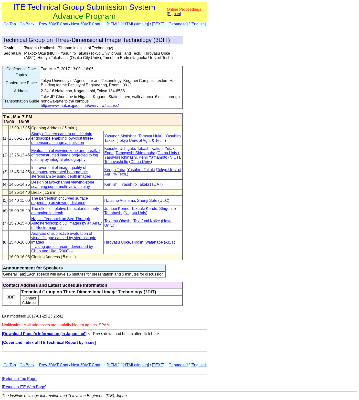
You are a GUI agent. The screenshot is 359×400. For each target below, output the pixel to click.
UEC (163, 200)
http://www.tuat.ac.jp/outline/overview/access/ (80, 105)
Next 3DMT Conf (85, 24)
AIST (169, 242)
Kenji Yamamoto (153, 157)
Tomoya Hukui (150, 136)
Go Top (9, 24)
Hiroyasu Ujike (117, 242)
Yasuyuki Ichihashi (120, 157)
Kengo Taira (114, 170)
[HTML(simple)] (135, 24)
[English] (198, 24)
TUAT (156, 184)
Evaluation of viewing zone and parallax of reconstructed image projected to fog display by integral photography (65, 155)
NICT (174, 157)
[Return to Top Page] (19, 379)
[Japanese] (178, 24)
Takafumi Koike (146, 221)
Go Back (27, 24)
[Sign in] (174, 14)
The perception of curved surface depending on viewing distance (59, 200)
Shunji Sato (147, 200)
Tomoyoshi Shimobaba (135, 153)
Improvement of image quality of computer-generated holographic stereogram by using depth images (61, 171)
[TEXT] (158, 24)
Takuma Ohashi (117, 221)
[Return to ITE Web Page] (24, 387)
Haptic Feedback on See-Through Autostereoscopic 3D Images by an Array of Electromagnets (66, 223)
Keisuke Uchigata (119, 148)
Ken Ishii (111, 184)
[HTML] (113, 24)
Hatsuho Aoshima (119, 200)
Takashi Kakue (150, 148)
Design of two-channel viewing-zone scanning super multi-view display (62, 184)
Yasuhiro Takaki (141, 170)
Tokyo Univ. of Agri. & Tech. (141, 140)
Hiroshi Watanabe (147, 242)
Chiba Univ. (168, 153)
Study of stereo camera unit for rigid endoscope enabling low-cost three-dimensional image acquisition (62, 138)
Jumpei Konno (116, 208)
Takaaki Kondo (144, 208)
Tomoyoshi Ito (116, 162)
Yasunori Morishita (120, 136)
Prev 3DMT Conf (53, 24)
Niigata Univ (135, 213)
